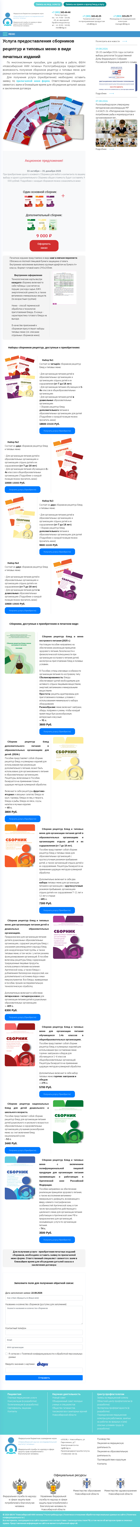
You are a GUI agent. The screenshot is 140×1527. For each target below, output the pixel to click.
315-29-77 (122, 16)
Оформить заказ (44, 245)
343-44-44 (61, 12)
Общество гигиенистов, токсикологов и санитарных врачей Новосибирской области (69, 1411)
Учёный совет (59, 1397)
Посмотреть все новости (108, 41)
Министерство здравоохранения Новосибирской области (120, 1492)
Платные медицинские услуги (22, 1397)
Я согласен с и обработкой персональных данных (45, 1355)
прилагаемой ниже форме (33, 81)
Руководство (103, 1439)
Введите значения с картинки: (20, 1364)
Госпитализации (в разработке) (23, 1404)
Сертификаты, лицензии (19, 1408)
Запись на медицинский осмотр (112, 1397)
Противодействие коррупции (111, 1459)
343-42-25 (92, 16)
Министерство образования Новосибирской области (87, 1492)
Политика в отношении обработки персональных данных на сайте (95, 1514)
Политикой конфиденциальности (38, 1353)
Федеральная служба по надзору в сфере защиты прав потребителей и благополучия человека (19, 1501)
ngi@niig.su (66, 1448)
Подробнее (101, 93)
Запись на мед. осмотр (48, 4)
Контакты (12, 1411)
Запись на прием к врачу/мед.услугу (85, 4)
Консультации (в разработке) (22, 1401)
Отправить (44, 1377)
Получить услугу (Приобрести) (57, 431)
